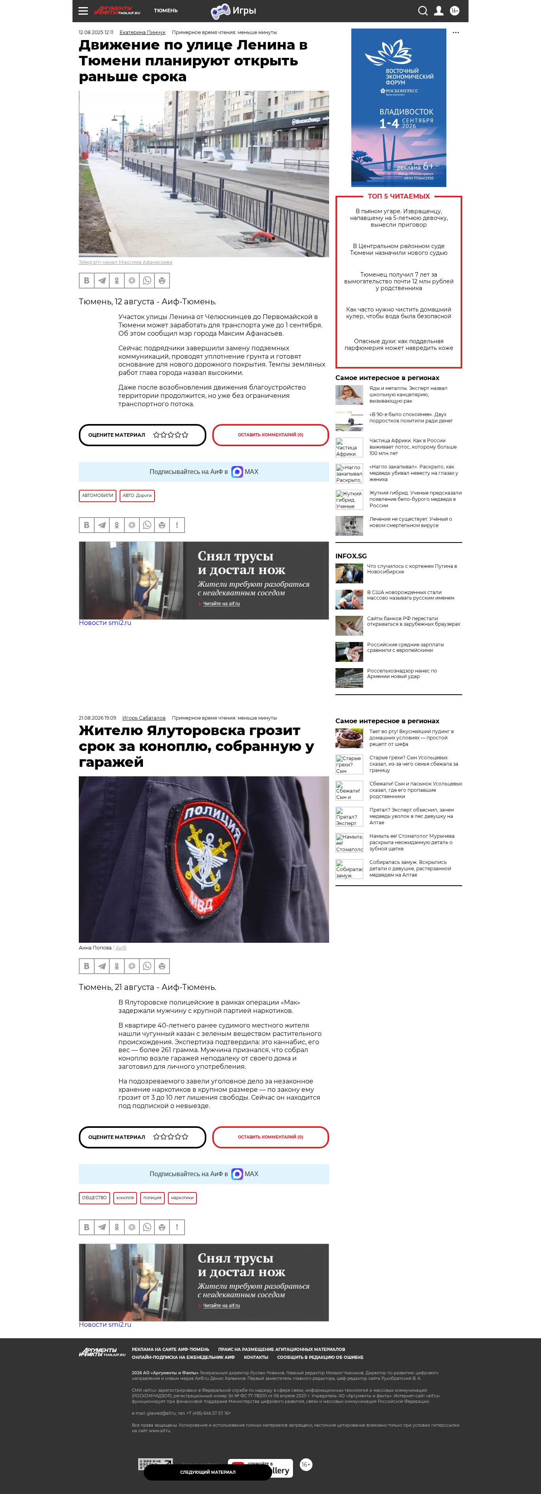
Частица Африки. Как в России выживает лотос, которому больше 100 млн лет (413, 447)
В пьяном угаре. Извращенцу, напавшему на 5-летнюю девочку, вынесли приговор (399, 218)
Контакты (256, 1357)
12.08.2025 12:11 (96, 32)
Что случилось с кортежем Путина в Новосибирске (412, 569)
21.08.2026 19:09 (97, 718)
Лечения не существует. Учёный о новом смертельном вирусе (411, 522)
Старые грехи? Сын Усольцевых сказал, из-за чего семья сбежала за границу (414, 764)
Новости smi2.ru (105, 623)
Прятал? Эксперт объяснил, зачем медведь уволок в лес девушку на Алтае (412, 816)
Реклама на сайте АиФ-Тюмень (170, 1349)
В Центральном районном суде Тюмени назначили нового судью (399, 249)
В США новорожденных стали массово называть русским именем (410, 595)
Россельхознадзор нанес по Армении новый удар (402, 673)
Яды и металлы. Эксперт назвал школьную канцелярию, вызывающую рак (409, 394)
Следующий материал (208, 1472)
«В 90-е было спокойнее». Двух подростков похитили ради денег (411, 417)
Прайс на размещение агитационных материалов (281, 1349)
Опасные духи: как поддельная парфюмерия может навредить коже (399, 345)
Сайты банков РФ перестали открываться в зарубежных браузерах (413, 621)
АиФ (121, 948)
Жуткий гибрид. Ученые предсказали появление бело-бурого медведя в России (416, 499)
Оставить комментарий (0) (270, 435)
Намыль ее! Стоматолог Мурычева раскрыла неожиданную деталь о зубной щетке (412, 842)
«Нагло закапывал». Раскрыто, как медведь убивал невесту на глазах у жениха (414, 473)
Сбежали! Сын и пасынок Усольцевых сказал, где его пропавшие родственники (416, 790)
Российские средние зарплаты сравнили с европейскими (405, 647)
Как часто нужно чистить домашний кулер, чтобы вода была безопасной (398, 313)
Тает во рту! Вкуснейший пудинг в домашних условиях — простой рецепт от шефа (412, 737)
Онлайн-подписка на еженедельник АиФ (183, 1357)
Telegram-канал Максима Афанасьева (125, 262)
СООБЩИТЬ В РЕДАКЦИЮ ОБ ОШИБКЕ (320, 1357)
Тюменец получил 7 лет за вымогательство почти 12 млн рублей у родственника (399, 281)
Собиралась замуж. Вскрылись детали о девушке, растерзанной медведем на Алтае (410, 868)
